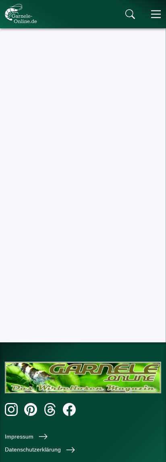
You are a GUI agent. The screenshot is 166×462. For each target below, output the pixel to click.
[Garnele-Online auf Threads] (50, 411)
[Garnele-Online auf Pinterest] (30, 411)
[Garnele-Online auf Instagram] (11, 411)
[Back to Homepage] (21, 13)
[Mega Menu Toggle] (156, 14)
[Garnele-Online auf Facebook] (69, 411)
